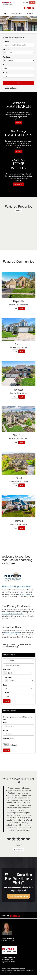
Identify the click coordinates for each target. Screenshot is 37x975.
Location (6, 41)
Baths (5, 72)
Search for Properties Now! (16, 586)
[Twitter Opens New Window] (28, 7)
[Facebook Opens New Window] (25, 7)
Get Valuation (18, 184)
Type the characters (8, 738)
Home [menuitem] (5, 13)
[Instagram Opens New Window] (32, 7)
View (15, 308)
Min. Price (6, 49)
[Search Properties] (18, 577)
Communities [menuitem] (29, 13)
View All (18, 210)
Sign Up (18, 151)
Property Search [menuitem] (16, 13)
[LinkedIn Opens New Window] (30, 7)
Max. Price (6, 57)
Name (5, 723)
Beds (4, 65)
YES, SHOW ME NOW (18, 896)
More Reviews (18, 850)
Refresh (13, 745)
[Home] (7, 3)
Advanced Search (11, 88)
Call (33, 2)
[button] (18, 83)
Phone (5, 730)
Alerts (21, 308)
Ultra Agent (9, 972)
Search (18, 123)
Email (26, 2)
